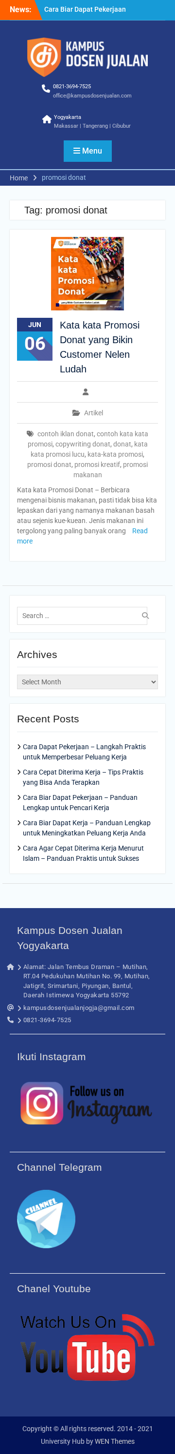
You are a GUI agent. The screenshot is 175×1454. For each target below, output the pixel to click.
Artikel (93, 413)
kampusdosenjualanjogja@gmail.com (79, 1007)
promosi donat (49, 464)
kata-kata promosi (115, 454)
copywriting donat (82, 444)
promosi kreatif (97, 464)
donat (122, 444)
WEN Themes (115, 1441)
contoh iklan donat (65, 434)
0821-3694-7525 (72, 86)
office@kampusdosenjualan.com (92, 96)
